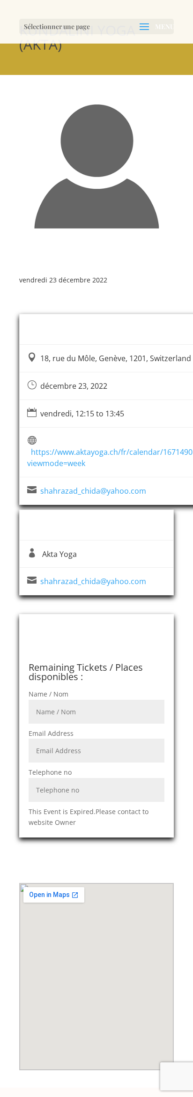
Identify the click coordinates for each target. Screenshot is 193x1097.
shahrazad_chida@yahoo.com (93, 491)
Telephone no (50, 772)
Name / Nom (48, 693)
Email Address (51, 733)
